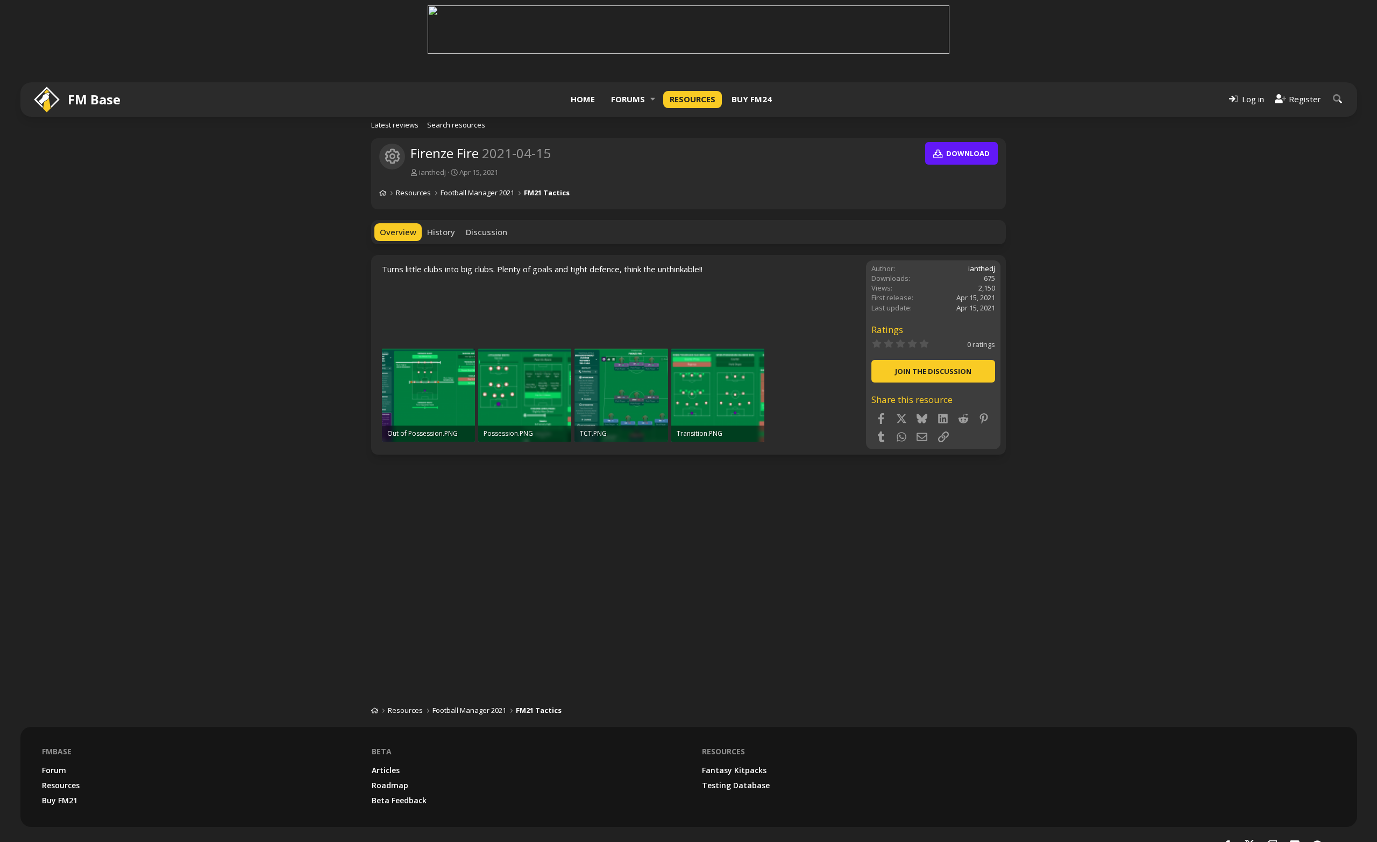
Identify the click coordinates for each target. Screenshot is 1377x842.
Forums (628, 99)
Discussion (486, 232)
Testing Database (736, 785)
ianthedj (432, 172)
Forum (54, 770)
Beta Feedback (399, 800)
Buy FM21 (59, 800)
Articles (386, 770)
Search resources (456, 125)
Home (583, 99)
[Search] (1337, 99)
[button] (653, 99)
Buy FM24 (752, 99)
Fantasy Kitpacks (734, 770)
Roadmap (390, 785)
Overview (398, 232)
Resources (692, 99)
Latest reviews (394, 125)
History (441, 232)
